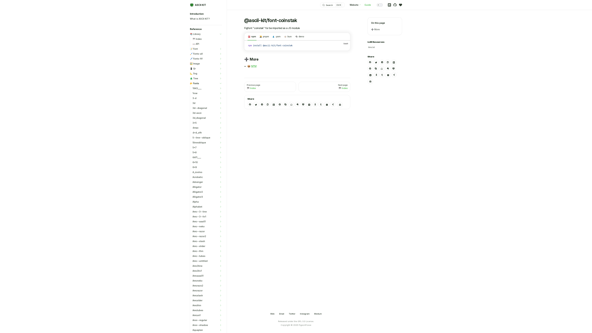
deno (301, 36)
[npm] (389, 5)
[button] (206, 13)
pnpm (266, 36)
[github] (395, 5)
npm (253, 36)
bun (290, 36)
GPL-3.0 (301, 321)
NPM (254, 66)
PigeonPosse (305, 325)
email (281, 313)
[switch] (380, 5)
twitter (292, 313)
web (272, 313)
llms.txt (371, 47)
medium (318, 313)
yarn (278, 36)
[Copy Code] (345, 46)
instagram (305, 313)
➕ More (375, 29)
